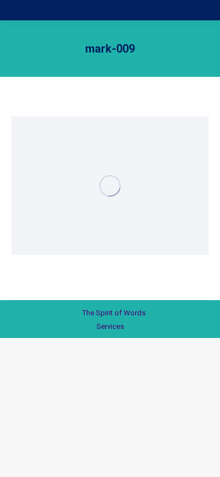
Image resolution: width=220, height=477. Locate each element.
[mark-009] (110, 185)
